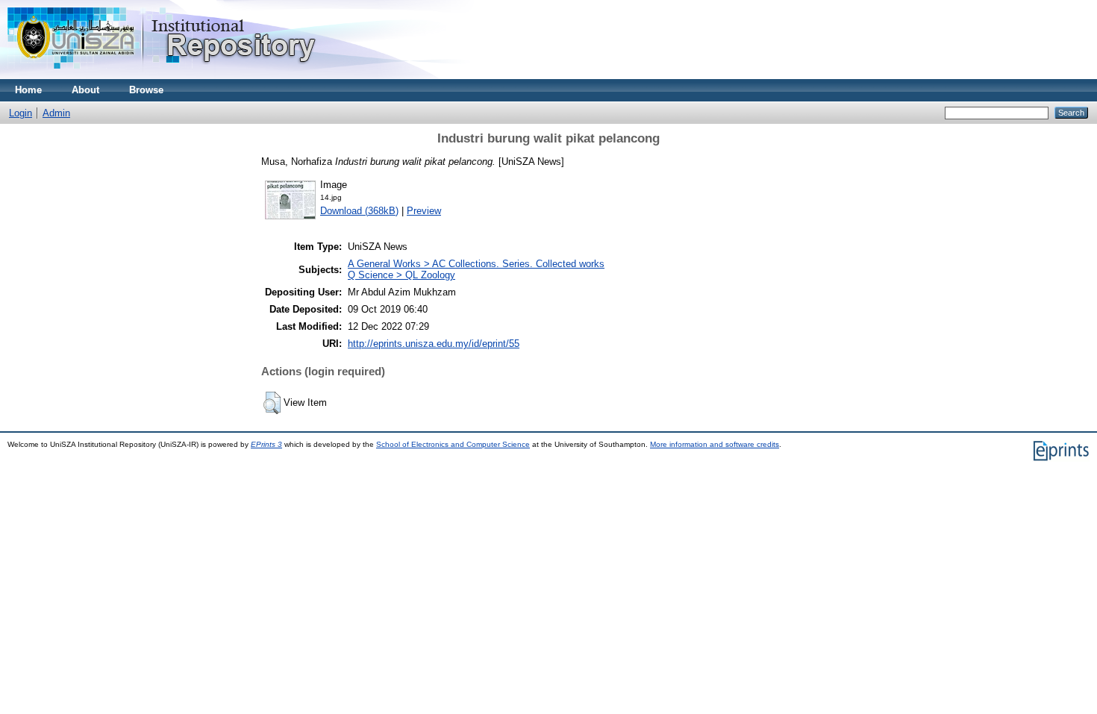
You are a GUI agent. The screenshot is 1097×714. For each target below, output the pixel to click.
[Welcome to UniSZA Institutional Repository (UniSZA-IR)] (162, 75)
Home (28, 89)
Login (20, 113)
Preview (424, 210)
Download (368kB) (359, 210)
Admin (56, 113)
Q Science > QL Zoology (401, 275)
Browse (146, 89)
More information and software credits (714, 444)
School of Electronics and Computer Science (453, 444)
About (85, 89)
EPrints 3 (266, 444)
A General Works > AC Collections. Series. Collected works (476, 263)
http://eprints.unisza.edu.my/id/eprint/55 (433, 343)
